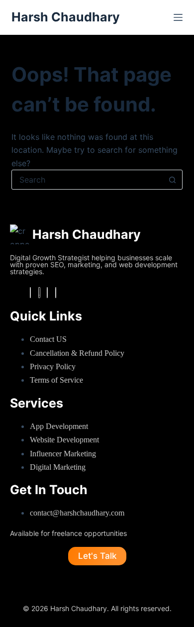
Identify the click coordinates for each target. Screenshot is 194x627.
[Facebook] (30, 292)
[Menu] (178, 17)
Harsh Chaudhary (65, 16)
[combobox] (87, 180)
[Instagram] (39, 292)
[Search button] (172, 179)
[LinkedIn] (47, 292)
